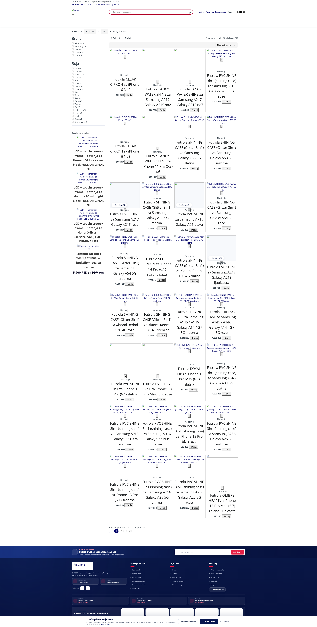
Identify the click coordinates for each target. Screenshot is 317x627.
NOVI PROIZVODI (163, 22)
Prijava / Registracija (217, 570)
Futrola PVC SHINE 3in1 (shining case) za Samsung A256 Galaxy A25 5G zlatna (157, 492)
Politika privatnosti (178, 581)
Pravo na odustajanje (138, 581)
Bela (77, 92)
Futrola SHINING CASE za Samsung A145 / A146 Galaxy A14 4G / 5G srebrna (189, 322)
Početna (76, 22)
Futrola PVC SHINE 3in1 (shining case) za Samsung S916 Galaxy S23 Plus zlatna (157, 433)
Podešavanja (225, 621)
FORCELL (239, 22)
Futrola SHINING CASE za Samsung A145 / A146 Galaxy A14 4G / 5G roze (222, 322)
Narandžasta (81, 71)
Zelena (78, 119)
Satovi (138, 22)
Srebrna (79, 74)
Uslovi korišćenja (177, 585)
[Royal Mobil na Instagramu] (88, 588)
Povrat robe (214, 577)
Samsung (80, 46)
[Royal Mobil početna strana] (82, 566)
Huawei (79, 52)
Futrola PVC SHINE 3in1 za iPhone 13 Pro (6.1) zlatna (125, 388)
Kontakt (174, 574)
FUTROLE (90, 31)
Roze (78, 83)
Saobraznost (136, 588)
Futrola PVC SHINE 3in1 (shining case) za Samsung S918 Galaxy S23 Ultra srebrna (124, 433)
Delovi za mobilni (99, 22)
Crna (78, 77)
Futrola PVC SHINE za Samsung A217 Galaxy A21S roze (124, 219)
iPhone (79, 43)
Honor (78, 55)
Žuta (78, 68)
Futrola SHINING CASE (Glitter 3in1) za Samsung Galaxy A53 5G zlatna (189, 152)
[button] (235, 12)
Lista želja (214, 581)
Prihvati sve (210, 621)
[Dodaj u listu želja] (125, 57)
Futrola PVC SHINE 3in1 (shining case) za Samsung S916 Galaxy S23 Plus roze (221, 86)
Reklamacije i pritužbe (139, 585)
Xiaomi (79, 49)
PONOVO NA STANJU (220, 22)
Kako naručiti (136, 570)
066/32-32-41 (141, 602)
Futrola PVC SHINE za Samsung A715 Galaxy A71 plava (189, 219)
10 (128, 531)
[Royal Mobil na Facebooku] (82, 588)
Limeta (78, 113)
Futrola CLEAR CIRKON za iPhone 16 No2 (124, 84)
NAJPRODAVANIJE (184, 22)
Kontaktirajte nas (218, 590)
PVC (104, 31)
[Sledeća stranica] (133, 531)
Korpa (213, 585)
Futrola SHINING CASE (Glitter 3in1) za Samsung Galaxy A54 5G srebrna (124, 268)
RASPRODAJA (203, 22)
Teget (77, 95)
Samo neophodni (188, 621)
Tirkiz (77, 104)
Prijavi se (236, 552)
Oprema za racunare (119, 22)
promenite (105, 624)
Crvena (79, 89)
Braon (78, 80)
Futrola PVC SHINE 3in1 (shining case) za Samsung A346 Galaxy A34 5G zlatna (221, 378)
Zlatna (78, 86)
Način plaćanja (136, 574)
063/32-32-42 (199, 602)
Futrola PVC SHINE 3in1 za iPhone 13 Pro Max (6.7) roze (157, 388)
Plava (78, 101)
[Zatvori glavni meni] (73, 14)
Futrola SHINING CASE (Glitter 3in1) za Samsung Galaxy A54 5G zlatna (157, 212)
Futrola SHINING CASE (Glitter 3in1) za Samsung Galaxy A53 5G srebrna (221, 152)
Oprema (88, 22)
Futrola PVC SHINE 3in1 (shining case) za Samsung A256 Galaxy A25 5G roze (189, 492)
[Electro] (88, 10)
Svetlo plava (81, 122)
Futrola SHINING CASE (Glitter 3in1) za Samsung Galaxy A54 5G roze (221, 212)
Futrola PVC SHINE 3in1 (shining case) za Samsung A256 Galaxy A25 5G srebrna (221, 433)
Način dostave (136, 577)
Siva (77, 98)
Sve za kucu (148, 22)
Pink (77, 107)
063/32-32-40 (83, 602)
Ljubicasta (80, 110)
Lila (77, 116)
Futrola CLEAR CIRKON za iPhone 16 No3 (124, 151)
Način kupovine (176, 577)
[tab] (111, 45)
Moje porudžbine (216, 574)
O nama (174, 570)
